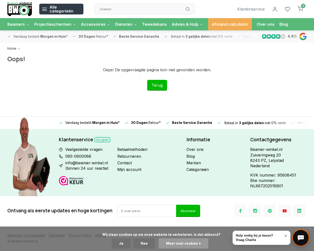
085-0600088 (78, 156)
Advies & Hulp (185, 24)
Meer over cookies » (183, 243)
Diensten (123, 24)
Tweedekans (154, 24)
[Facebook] (240, 211)
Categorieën (197, 169)
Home (11, 48)
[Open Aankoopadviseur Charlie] (301, 238)
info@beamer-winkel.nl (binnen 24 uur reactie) (87, 165)
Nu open (102, 140)
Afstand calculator (230, 24)
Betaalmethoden (132, 149)
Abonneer (188, 211)
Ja (121, 243)
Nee (144, 243)
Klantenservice (251, 9)
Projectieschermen (52, 24)
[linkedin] (299, 211)
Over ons (266, 24)
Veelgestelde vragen (84, 149)
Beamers (16, 24)
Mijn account (129, 169)
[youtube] (284, 211)
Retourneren (129, 156)
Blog (283, 24)
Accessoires (93, 24)
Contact (124, 162)
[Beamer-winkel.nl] (19, 9)
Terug (157, 85)
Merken (193, 162)
